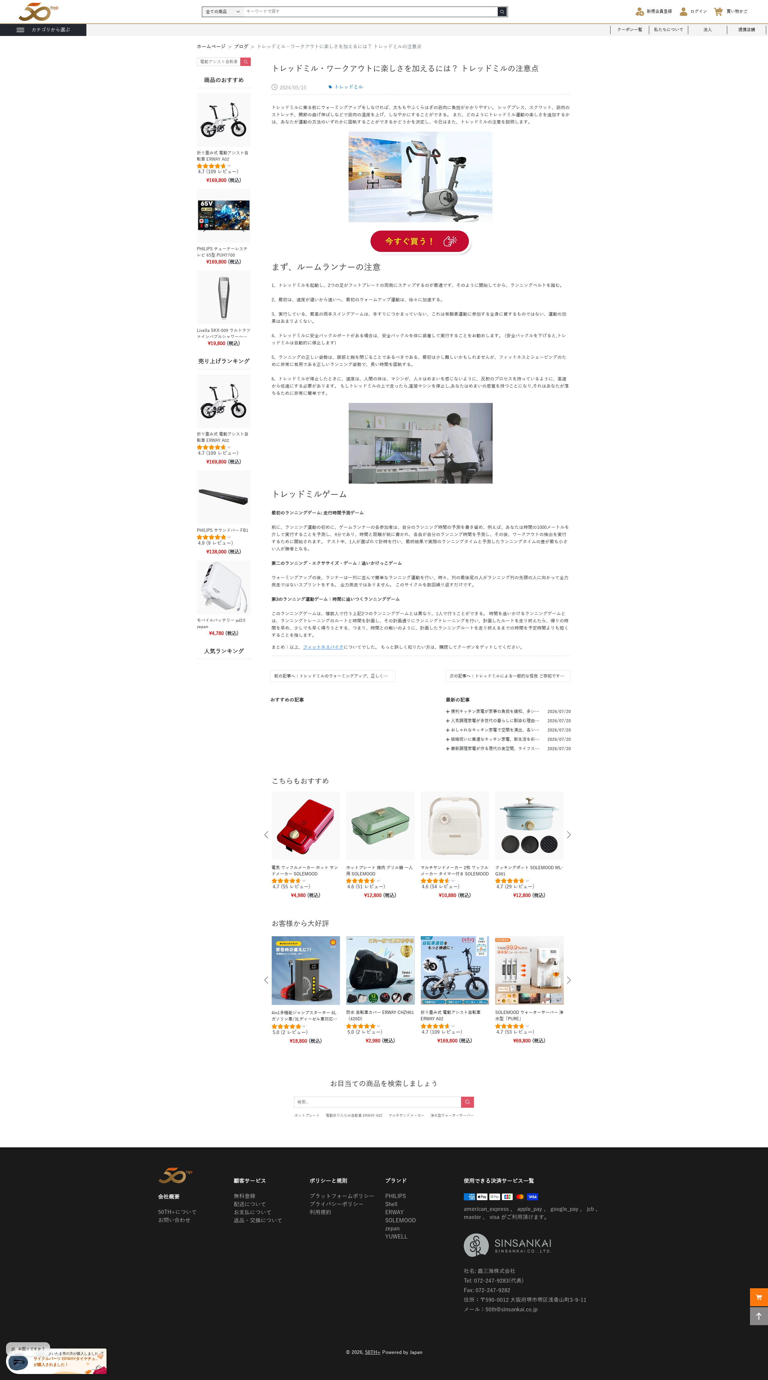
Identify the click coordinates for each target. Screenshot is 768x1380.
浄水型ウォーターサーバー (452, 1115)
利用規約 (320, 1212)
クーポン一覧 (629, 30)
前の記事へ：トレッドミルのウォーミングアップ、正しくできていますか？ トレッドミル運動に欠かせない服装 (333, 676)
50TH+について (177, 1212)
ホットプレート (307, 1115)
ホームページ (211, 46)
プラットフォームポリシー (342, 1196)
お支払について (253, 1212)
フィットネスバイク (323, 647)
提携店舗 (746, 30)
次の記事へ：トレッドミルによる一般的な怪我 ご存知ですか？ (508, 676)
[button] (266, 835)
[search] (502, 11)
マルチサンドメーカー (406, 1115)
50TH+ (373, 1352)
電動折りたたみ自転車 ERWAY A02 (354, 1115)
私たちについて (668, 30)
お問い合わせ (174, 1220)
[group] (224, 170)
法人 (708, 30)
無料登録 (244, 1196)
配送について (250, 1204)
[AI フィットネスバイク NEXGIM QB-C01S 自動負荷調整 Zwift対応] (421, 242)
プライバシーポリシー (337, 1204)
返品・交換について (258, 1221)
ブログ (241, 46)
